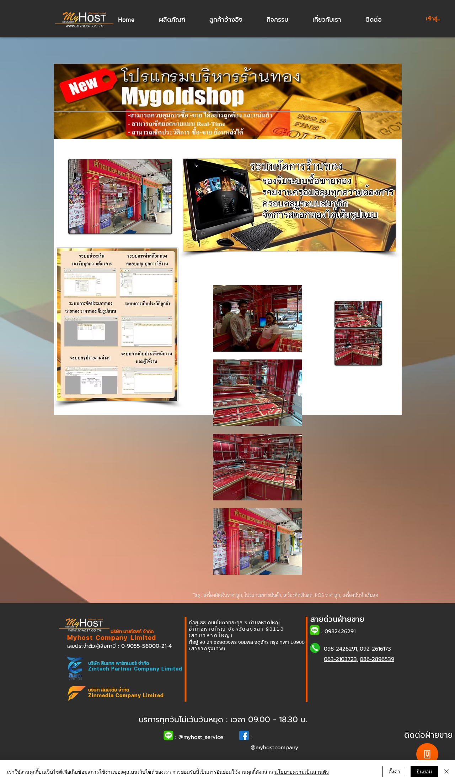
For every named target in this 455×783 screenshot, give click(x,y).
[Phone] (427, 754)
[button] (179, 20)
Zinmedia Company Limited (126, 695)
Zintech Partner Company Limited (135, 668)
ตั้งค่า (394, 771)
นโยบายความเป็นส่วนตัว (301, 771)
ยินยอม (424, 771)
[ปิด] (446, 771)
